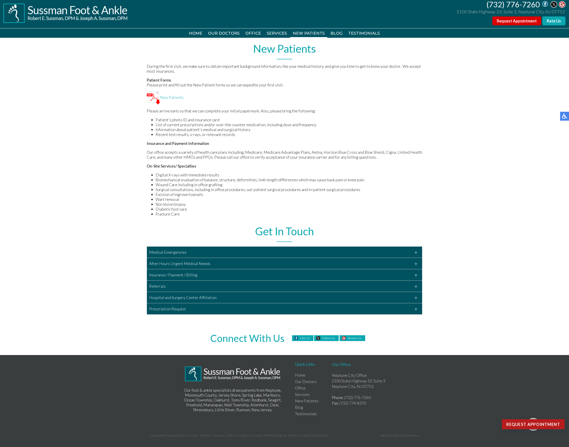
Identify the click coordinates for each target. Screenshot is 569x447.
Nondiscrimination (406, 435)
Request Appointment (517, 20)
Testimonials (364, 33)
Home (195, 33)
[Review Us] (562, 6)
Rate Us (554, 20)
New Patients (309, 33)
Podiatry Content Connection (308, 435)
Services (277, 33)
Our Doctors (224, 33)
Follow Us (328, 338)
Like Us (305, 338)
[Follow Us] (553, 6)
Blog (337, 33)
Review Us (355, 338)
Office (253, 33)
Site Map (386, 435)
